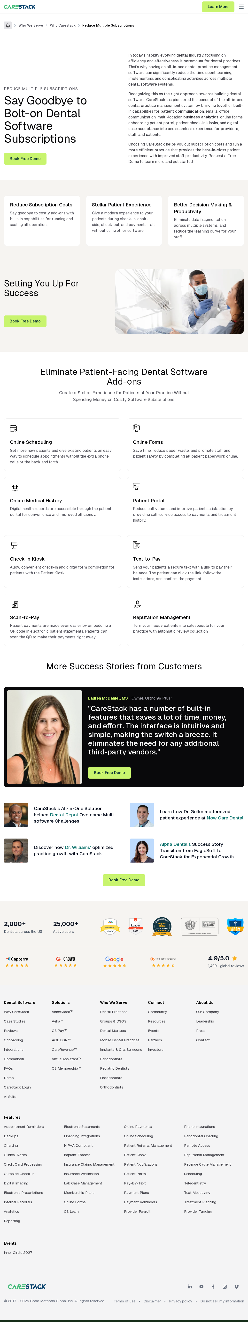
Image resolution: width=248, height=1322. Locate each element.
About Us (204, 1002)
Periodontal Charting (201, 1136)
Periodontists (111, 1059)
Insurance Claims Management (89, 1164)
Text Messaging (197, 1193)
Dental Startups (113, 1031)
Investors (155, 1049)
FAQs (8, 1068)
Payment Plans (136, 1193)
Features (12, 1117)
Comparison (14, 1059)
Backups (11, 1136)
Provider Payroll (137, 1211)
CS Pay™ (59, 1031)
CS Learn (71, 1211)
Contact (203, 1040)
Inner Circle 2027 (18, 1252)
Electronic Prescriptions (23, 1193)
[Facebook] (213, 1287)
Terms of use (124, 1301)
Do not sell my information (222, 1301)
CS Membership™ (66, 1068)
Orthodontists (111, 1087)
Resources (156, 1021)
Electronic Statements (82, 1127)
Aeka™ (57, 1021)
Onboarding (13, 1040)
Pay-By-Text (135, 1183)
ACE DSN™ (61, 1040)
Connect (156, 1002)
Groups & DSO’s (113, 1021)
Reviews (11, 1031)
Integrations (13, 1049)
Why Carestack (63, 25)
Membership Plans (79, 1193)
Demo (9, 1078)
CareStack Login (17, 1087)
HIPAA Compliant (78, 1145)
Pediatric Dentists (114, 1068)
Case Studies (14, 1021)
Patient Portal (135, 1174)
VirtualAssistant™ (66, 1059)
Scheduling (193, 1174)
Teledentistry (195, 1183)
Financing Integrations (82, 1136)
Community (157, 1012)
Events (153, 1031)
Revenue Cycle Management (207, 1164)
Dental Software (19, 1002)
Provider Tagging (198, 1211)
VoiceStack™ (62, 1012)
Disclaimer (152, 1301)
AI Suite (10, 1097)
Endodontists (111, 1078)
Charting (11, 1145)
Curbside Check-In (19, 1174)
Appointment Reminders (24, 1127)
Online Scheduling (138, 1136)
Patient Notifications (141, 1164)
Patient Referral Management (148, 1145)
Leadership (205, 1021)
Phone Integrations (199, 1127)
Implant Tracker (77, 1155)
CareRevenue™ (64, 1049)
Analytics (11, 1211)
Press (201, 1031)
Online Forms (75, 1202)
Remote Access (197, 1145)
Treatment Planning (200, 1202)
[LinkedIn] (190, 1287)
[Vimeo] (236, 1287)
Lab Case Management (83, 1183)
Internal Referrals (18, 1202)
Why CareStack (16, 1012)
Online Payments (138, 1127)
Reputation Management (204, 1155)
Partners (155, 1040)
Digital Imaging (16, 1183)
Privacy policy (180, 1301)
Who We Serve (30, 25)
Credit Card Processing (23, 1164)
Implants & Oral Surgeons (121, 1049)
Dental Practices (113, 1012)
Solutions (61, 1002)
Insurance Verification (81, 1174)
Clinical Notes (15, 1155)
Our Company (207, 1012)
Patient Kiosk (135, 1155)
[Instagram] (225, 1287)
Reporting (12, 1221)
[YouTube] (201, 1287)
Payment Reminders (140, 1202)
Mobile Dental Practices (120, 1040)
